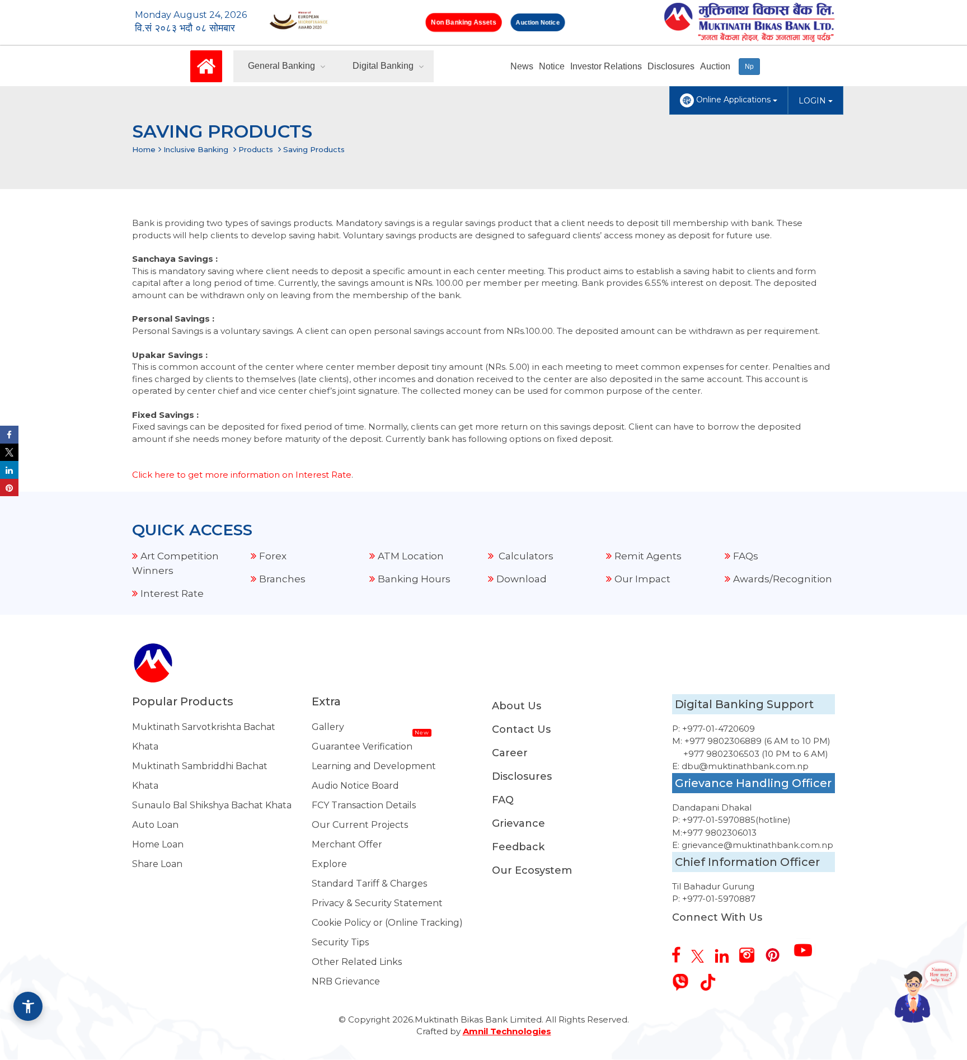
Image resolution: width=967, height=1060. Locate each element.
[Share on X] (9, 452)
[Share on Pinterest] (9, 488)
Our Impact (642, 579)
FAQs (745, 556)
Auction (715, 66)
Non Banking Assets (464, 22)
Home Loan (158, 844)
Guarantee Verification (362, 746)
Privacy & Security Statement (377, 903)
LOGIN (813, 101)
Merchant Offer (347, 844)
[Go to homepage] (206, 65)
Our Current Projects (360, 824)
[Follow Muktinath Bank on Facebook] (680, 950)
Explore (329, 864)
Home (144, 149)
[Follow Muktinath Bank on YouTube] (807, 946)
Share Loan (157, 864)
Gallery (328, 727)
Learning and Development (374, 766)
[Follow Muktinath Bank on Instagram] (751, 951)
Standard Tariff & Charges (369, 883)
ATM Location (411, 556)
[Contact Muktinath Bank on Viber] (684, 978)
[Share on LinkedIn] (9, 470)
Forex (273, 556)
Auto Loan (155, 824)
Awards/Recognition (782, 579)
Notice (552, 66)
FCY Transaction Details (364, 805)
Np (749, 66)
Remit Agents (648, 556)
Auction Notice (537, 22)
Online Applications (733, 100)
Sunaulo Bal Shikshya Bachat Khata (212, 805)
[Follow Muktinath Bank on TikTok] (712, 978)
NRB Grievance (346, 981)
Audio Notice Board (355, 785)
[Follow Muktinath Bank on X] (701, 952)
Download (521, 579)
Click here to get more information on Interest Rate (241, 474)
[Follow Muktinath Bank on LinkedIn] (726, 951)
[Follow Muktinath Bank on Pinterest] (776, 951)
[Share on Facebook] (9, 435)
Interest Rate (172, 593)
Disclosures (670, 66)
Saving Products (314, 149)
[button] (28, 1006)
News (521, 66)
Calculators (524, 556)
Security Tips (340, 942)
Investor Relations (606, 66)
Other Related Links (357, 962)
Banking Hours (414, 579)
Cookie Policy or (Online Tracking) (387, 922)
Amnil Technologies (507, 1031)
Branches (282, 579)
